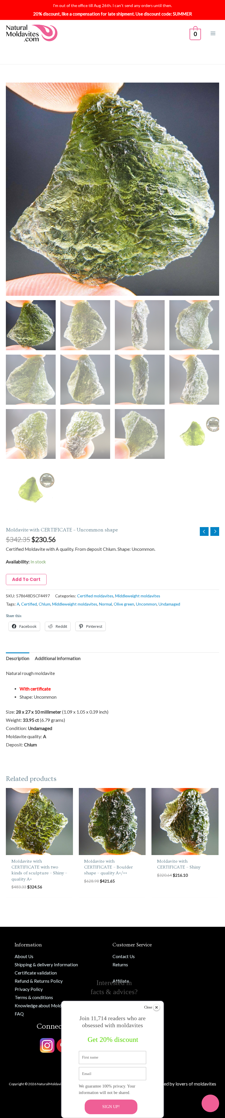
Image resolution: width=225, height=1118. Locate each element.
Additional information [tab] (58, 658)
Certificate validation (36, 972)
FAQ (19, 1013)
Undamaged (169, 603)
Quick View (39, 849)
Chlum (44, 603)
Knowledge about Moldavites (44, 1005)
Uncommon (146, 603)
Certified (29, 603)
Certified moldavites (95, 595)
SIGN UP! (111, 1107)
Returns (120, 964)
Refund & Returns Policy (39, 981)
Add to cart (26, 579)
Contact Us (123, 956)
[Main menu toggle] (213, 33)
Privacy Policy (29, 989)
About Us (24, 956)
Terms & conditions (34, 997)
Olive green (124, 603)
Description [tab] (17, 658)
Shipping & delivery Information (46, 964)
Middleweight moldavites (137, 595)
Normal (105, 603)
